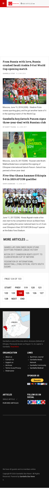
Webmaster (9, 371)
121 (40, 287)
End (22, 299)
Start (8, 287)
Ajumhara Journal (36, 357)
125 (27, 293)
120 (33, 287)
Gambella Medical (36, 368)
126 (34, 293)
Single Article (9, 399)
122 (6, 293)
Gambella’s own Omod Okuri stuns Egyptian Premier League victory (21, 248)
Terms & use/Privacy (13, 368)
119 (25, 287)
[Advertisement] (24, 31)
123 (13, 293)
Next (14, 299)
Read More (15, 347)
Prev (17, 287)
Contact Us (9, 360)
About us (8, 357)
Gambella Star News (27, 476)
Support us (9, 362)
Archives (8, 365)
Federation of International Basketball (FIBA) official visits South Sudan (24, 264)
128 (6, 299)
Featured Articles (10, 403)
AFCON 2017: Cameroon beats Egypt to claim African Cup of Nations (23, 255)
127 (41, 293)
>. (3, 480)
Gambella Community (38, 365)
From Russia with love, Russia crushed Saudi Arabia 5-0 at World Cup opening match (24, 65)
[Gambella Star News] (13, 3)
